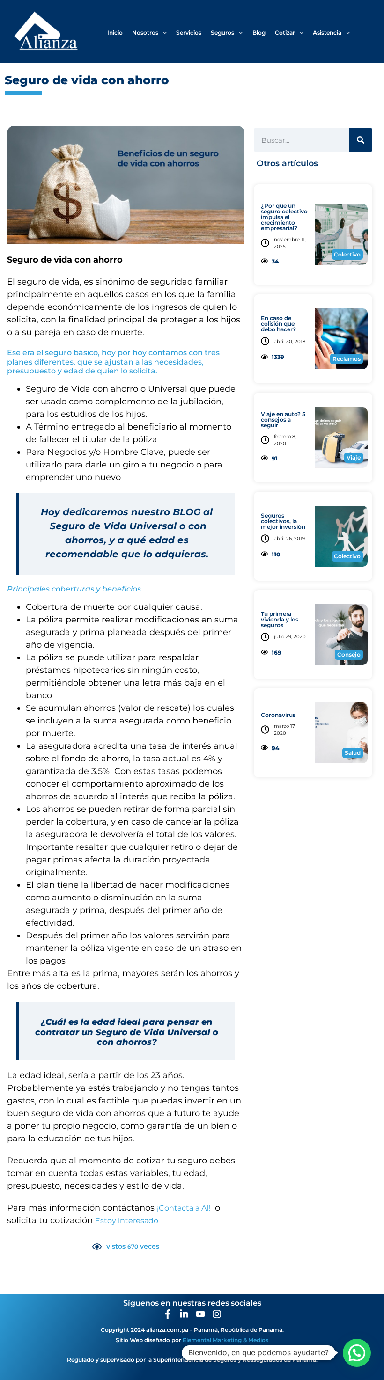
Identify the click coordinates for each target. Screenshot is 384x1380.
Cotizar (285, 32)
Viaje (354, 457)
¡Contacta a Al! (183, 1208)
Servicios (188, 32)
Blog (259, 32)
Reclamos (346, 358)
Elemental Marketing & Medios (225, 1339)
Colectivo (347, 254)
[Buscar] (360, 140)
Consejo (349, 654)
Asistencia (327, 32)
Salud (353, 752)
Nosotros (145, 32)
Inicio (115, 32)
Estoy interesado (126, 1220)
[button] (357, 1353)
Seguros (222, 32)
